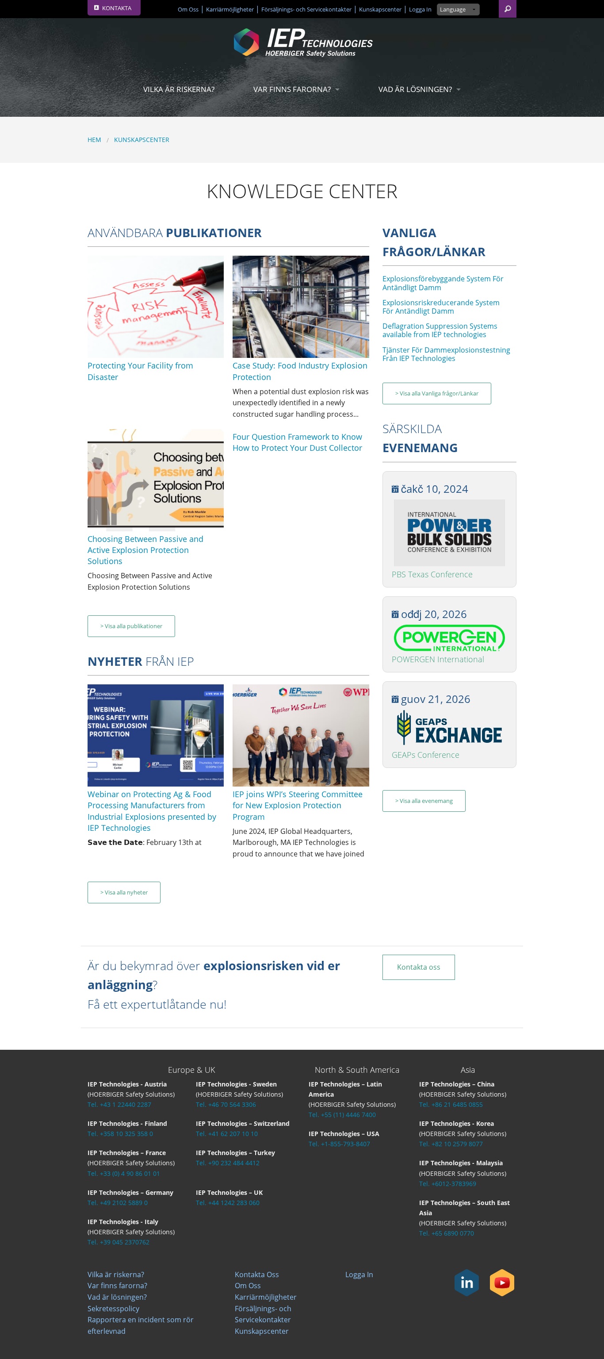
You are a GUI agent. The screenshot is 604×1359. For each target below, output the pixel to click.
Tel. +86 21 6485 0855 (451, 1104)
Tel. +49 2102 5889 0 (118, 1202)
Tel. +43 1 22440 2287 (119, 1104)
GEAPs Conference (425, 754)
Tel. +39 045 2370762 (118, 1242)
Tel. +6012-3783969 (447, 1183)
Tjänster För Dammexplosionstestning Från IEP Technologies (446, 354)
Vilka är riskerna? (178, 89)
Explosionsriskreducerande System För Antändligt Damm (441, 307)
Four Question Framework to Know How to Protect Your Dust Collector (297, 442)
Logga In (420, 9)
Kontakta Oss (257, 1274)
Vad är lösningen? (415, 89)
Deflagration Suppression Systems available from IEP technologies (439, 330)
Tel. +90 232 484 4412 (228, 1163)
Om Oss (188, 9)
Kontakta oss (418, 967)
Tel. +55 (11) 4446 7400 (342, 1114)
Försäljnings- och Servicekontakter (306, 9)
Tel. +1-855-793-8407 (339, 1144)
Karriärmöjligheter (230, 9)
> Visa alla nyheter (124, 892)
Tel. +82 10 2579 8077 (451, 1144)
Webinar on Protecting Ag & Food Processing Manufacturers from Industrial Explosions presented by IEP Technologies (152, 811)
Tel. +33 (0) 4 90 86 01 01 (124, 1173)
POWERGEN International (438, 659)
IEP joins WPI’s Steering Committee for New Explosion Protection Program (298, 805)
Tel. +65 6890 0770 (446, 1233)
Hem (94, 139)
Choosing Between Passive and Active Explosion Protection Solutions (145, 550)
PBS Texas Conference (432, 574)
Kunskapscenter (380, 9)
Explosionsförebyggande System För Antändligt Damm (443, 283)
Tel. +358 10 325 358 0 (120, 1133)
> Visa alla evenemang (424, 801)
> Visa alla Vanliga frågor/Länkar (436, 393)
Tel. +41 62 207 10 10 (227, 1133)
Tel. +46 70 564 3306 (226, 1104)
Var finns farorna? (292, 89)
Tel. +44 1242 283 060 (228, 1202)
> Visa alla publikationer (131, 626)
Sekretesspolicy (113, 1308)
